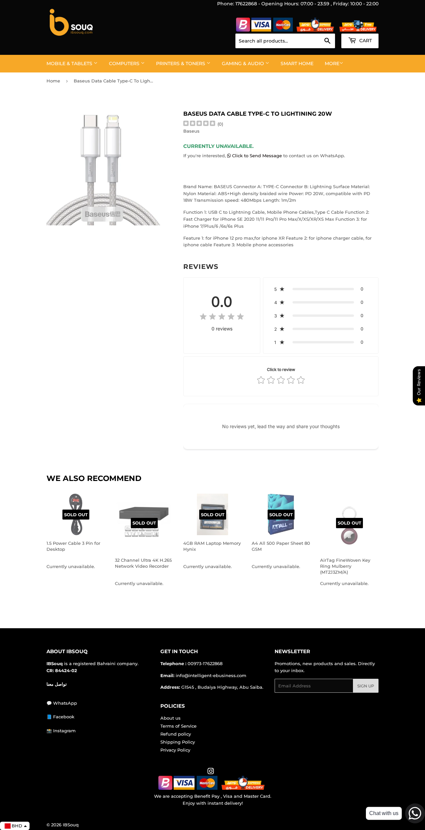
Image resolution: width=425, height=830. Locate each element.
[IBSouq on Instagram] (211, 772)
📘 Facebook (60, 716)
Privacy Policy (175, 750)
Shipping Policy (177, 742)
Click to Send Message (257, 155)
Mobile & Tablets (70, 63)
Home (53, 80)
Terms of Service (178, 726)
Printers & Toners (181, 63)
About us (170, 718)
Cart (365, 41)
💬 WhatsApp (61, 703)
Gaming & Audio (243, 63)
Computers (125, 63)
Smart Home (297, 63)
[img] (199, 124)
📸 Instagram (61, 730)
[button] (321, 289)
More (332, 63)
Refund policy (175, 734)
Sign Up (365, 685)
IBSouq (71, 824)
